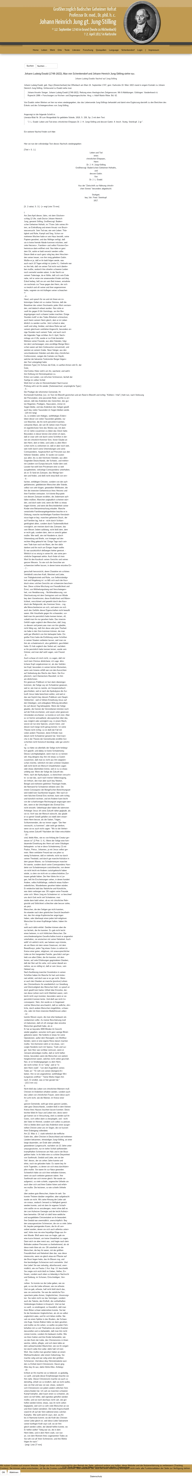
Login (139, 50)
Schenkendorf (128, 50)
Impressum (153, 50)
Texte (67, 50)
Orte (60, 50)
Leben (44, 50)
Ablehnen (13, 1472)
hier (132, 74)
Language (114, 50)
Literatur (76, 50)
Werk (52, 50)
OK (3, 1472)
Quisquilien (101, 50)
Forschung (88, 50)
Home (36, 50)
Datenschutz (96, 1476)
